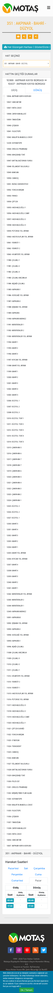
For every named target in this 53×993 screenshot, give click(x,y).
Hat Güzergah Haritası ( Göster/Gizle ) (28, 47)
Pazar (38, 880)
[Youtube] (27, 950)
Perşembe (17, 874)
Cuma (38, 874)
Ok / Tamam (26, 990)
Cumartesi (17, 880)
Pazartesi (13, 868)
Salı (26, 868)
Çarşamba (39, 868)
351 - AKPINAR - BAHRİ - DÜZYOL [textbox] (16, 64)
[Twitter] (44, 950)
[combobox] (26, 63)
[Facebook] (11, 950)
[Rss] (35, 950)
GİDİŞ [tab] (14, 90)
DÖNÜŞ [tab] (37, 90)
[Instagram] (19, 950)
